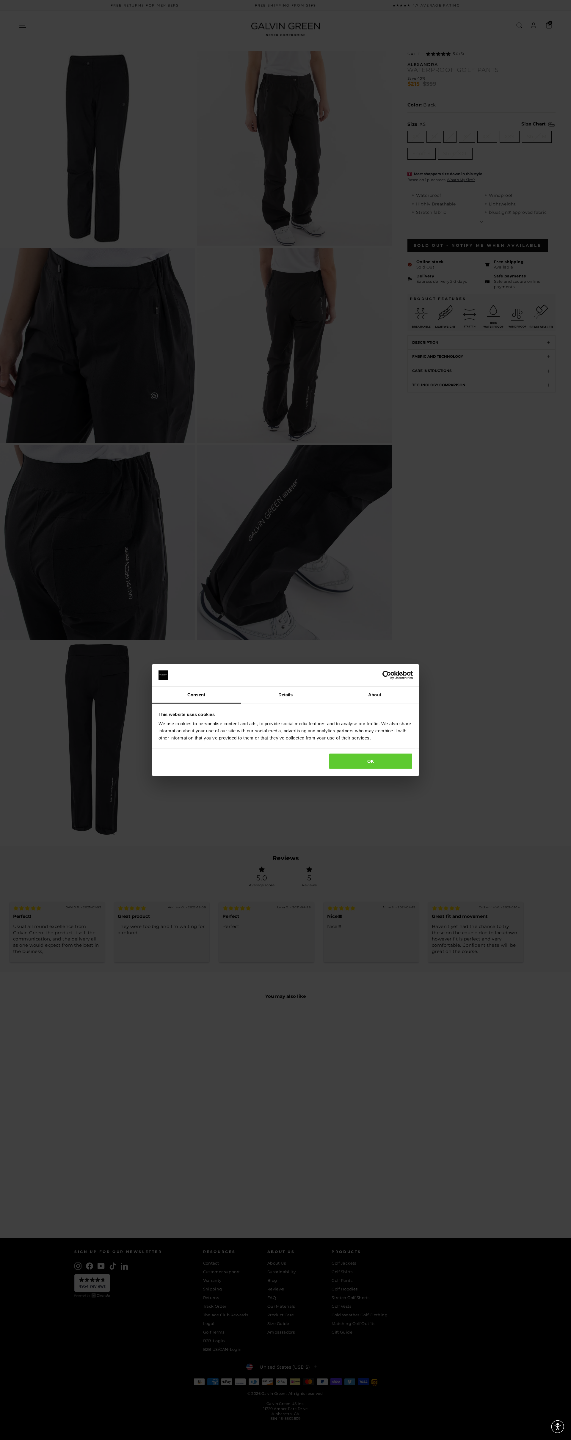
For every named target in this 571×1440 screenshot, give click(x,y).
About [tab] (374, 694)
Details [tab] (285, 694)
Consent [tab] (196, 694)
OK (370, 761)
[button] (557, 1426)
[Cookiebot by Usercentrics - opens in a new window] (387, 675)
